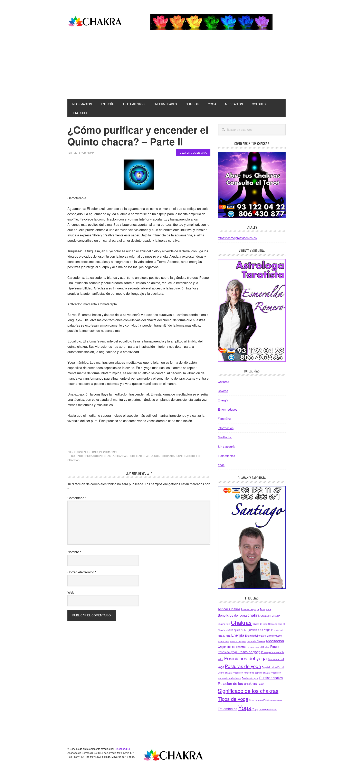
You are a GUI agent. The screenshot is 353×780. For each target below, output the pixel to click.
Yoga (221, 465)
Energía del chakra (255, 635)
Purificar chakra (141, 456)
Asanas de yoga (250, 609)
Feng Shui (224, 418)
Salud (261, 684)
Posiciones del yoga (245, 658)
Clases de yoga (259, 623)
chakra (254, 615)
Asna (262, 609)
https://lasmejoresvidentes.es (237, 238)
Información (108, 452)
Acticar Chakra (103, 456)
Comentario (76, 497)
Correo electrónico (81, 572)
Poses (274, 646)
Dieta (243, 630)
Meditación (225, 437)
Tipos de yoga (233, 698)
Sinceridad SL (123, 748)
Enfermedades (227, 409)
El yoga (226, 635)
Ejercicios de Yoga (258, 630)
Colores (223, 391)
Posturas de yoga (243, 666)
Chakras (121, 456)
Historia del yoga (238, 641)
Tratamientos (226, 455)
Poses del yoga (228, 652)
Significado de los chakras (248, 690)
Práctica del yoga (250, 678)
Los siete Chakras (256, 641)
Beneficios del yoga (232, 615)
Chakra (95, 22)
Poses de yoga (249, 651)
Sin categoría (226, 446)
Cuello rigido (233, 630)
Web (70, 592)
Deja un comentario (193, 152)
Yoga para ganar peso (264, 709)
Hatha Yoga (223, 641)
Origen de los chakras (232, 646)
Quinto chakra (164, 456)
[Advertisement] (176, 68)
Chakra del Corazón (270, 615)
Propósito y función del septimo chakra (251, 672)
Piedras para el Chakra (258, 646)
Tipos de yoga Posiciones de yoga (265, 699)
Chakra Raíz (224, 623)
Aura (268, 609)
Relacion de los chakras (237, 683)
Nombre (74, 552)
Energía (92, 452)
